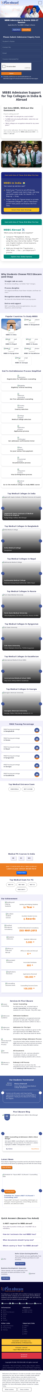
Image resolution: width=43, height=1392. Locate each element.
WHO (25, 1334)
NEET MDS (22, 884)
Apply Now (16, 30)
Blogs (4, 1318)
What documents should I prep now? (18, 1240)
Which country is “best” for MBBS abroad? (20, 1246)
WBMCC (26, 1325)
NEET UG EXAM (28, 789)
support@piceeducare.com (21, 1349)
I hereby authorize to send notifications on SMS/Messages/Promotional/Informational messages (20, 77)
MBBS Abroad (28, 1312)
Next (40, 508)
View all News (6, 1167)
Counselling (26, 30)
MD (13, 858)
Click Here (5, 1278)
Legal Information (8, 1325)
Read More (35, 1149)
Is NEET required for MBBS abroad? (17, 1223)
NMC (25, 1329)
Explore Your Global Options (21, 257)
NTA (25, 1327)
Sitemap (5, 1329)
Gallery (5, 1314)
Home (4, 1310)
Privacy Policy (7, 1327)
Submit (11, 73)
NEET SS (32, 884)
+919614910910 (16, 1343)
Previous (2, 508)
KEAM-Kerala (15, 789)
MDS (29, 858)
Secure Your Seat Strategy (22, 210)
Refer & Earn (20, 1263)
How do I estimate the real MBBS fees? (19, 1234)
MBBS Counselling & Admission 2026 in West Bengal (21, 1138)
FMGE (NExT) (21, 889)
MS (21, 858)
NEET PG (10, 884)
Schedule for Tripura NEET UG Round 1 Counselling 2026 (19, 1196)
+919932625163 (26, 1343)
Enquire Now (22, 872)
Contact (5, 1320)
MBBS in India (28, 1310)
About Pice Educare (8, 1312)
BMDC (26, 1331)
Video (4, 1316)
